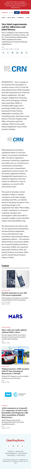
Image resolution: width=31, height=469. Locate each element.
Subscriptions (11, 455)
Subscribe (25, 12)
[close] (29, 4)
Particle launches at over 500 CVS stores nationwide (14, 294)
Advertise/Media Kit (11, 453)
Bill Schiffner (6, 302)
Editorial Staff (19, 451)
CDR (3, 47)
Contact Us (11, 451)
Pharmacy (21, 17)
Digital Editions (22, 453)
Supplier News (6, 290)
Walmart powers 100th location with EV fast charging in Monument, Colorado (15, 371)
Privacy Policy (21, 455)
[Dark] (10, 12)
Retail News (11, 17)
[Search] (12, 12)
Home (3, 17)
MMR (16, 12)
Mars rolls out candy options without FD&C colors (14, 331)
